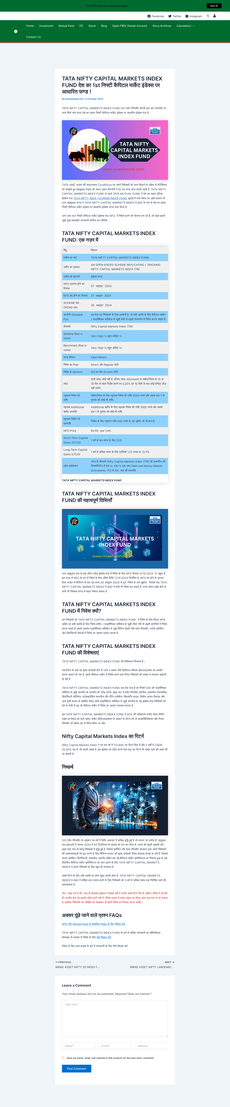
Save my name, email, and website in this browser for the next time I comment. (110, 1057)
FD (81, 25)
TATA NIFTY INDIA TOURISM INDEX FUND (100, 198)
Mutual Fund (66, 25)
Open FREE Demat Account (129, 25)
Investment (46, 25)
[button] (208, 16)
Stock (92, 25)
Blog (104, 25)
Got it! (214, 6)
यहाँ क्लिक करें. (103, 937)
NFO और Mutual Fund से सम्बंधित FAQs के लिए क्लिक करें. (94, 924)
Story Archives (162, 25)
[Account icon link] (214, 15)
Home (30, 25)
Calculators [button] (184, 25)
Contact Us (33, 37)
